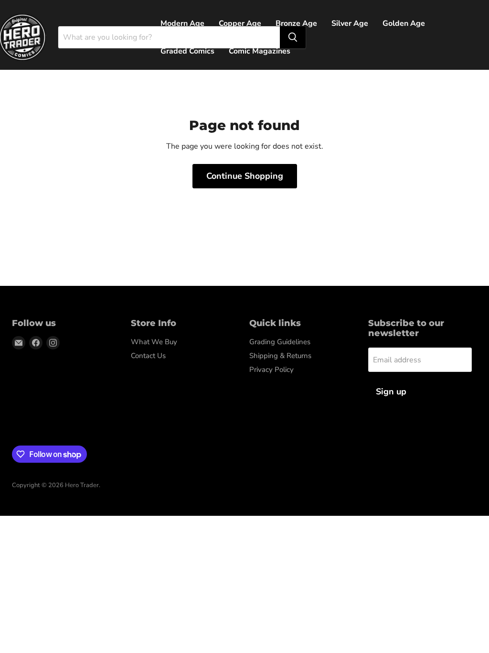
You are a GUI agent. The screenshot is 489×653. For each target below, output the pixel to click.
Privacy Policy (271, 369)
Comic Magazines (259, 51)
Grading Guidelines (279, 342)
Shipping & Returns (280, 355)
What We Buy (154, 342)
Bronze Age (296, 23)
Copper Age (240, 23)
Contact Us (148, 355)
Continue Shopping (244, 176)
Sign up (391, 391)
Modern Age (182, 23)
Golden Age (404, 23)
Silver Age (349, 23)
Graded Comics (187, 51)
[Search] (293, 37)
